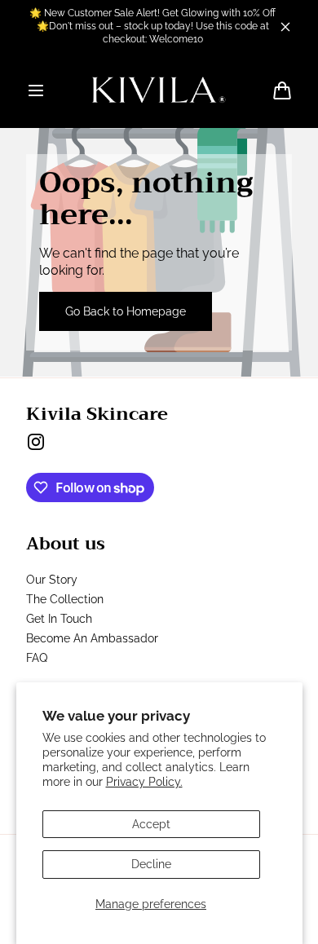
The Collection (65, 599)
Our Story (51, 579)
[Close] (285, 26)
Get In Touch (59, 618)
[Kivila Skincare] (159, 90)
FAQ (36, 657)
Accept (151, 824)
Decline (151, 864)
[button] (36, 90)
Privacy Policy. (144, 781)
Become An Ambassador (92, 638)
